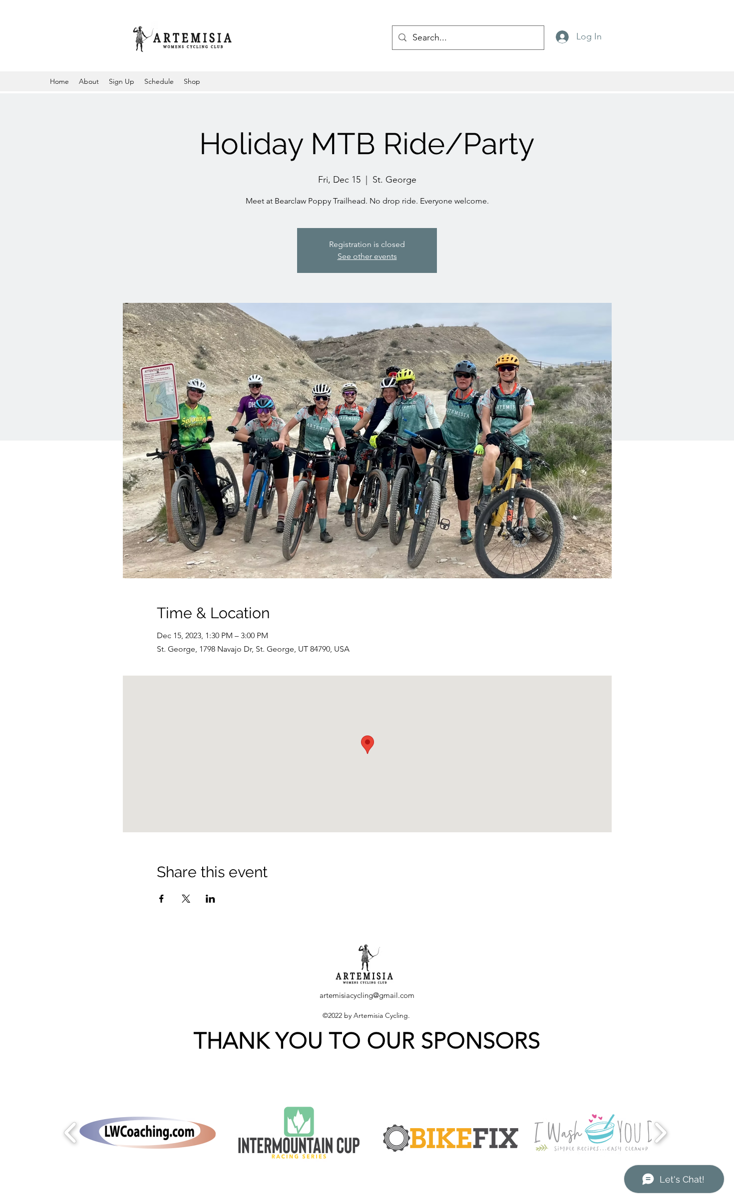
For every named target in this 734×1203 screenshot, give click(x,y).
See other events (367, 256)
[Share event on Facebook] (161, 899)
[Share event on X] (186, 899)
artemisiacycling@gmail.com (367, 995)
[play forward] (660, 1133)
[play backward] (70, 1133)
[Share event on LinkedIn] (210, 899)
